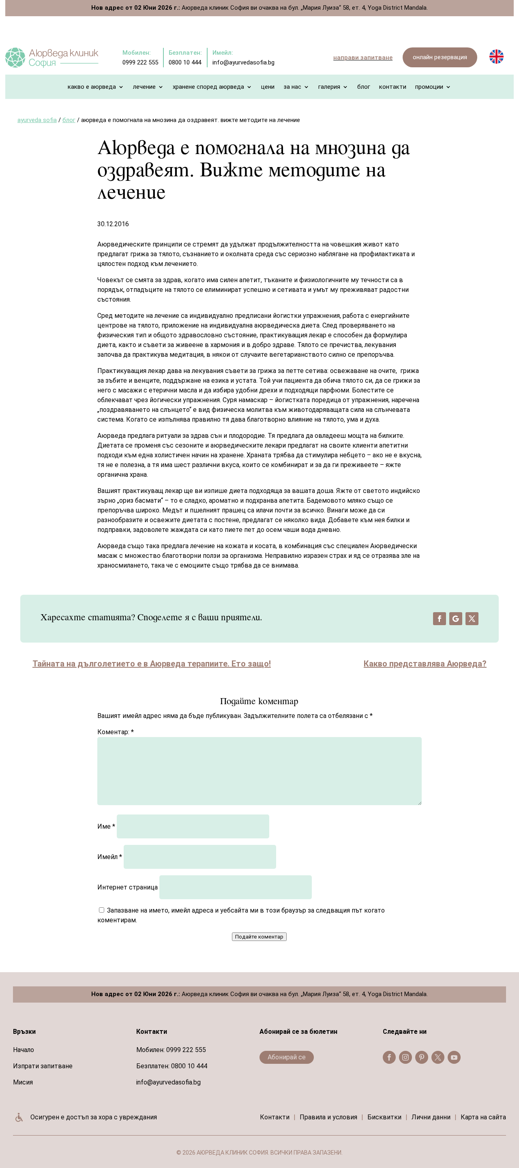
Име (106, 826)
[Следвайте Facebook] (439, 618)
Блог (363, 87)
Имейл (109, 857)
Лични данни (431, 1117)
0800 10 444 (189, 1066)
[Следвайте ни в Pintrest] (421, 1057)
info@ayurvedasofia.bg (168, 1082)
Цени (268, 87)
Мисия (23, 1082)
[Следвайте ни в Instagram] (405, 1057)
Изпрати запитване (43, 1066)
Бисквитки (384, 1117)
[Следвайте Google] (455, 618)
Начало (23, 1050)
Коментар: (115, 732)
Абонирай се (287, 1057)
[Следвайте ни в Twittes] (437, 1057)
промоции (429, 87)
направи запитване (362, 57)
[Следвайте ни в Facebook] (389, 1057)
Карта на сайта (483, 1117)
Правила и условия (328, 1117)
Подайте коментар (259, 937)
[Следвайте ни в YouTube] (454, 1057)
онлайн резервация (440, 57)
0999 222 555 (186, 1050)
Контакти (392, 87)
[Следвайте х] (471, 618)
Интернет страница (127, 887)
